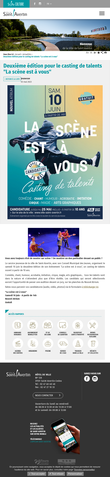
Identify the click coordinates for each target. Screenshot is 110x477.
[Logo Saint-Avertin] (17, 13)
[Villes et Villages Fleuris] (66, 462)
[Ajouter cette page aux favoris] (98, 52)
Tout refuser (57, 474)
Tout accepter (38, 474)
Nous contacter (44, 395)
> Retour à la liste (12, 79)
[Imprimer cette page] (105, 52)
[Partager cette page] (102, 52)
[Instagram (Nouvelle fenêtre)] (40, 4)
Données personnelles (84, 469)
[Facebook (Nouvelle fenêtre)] (33, 4)
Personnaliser (75, 474)
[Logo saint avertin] (18, 373)
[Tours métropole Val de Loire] (41, 462)
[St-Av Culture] (16, 4)
